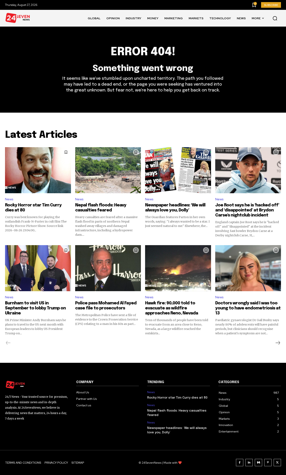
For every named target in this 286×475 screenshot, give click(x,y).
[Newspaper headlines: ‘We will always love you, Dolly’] (178, 170)
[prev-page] (8, 343)
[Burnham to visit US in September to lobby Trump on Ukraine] (38, 268)
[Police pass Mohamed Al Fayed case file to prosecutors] (108, 268)
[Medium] (258, 462)
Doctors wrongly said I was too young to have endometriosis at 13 (248, 308)
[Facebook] (239, 462)
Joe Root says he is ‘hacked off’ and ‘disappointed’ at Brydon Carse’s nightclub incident (247, 210)
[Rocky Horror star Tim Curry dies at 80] (38, 170)
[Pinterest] (268, 462)
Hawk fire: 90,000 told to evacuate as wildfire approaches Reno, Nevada (171, 308)
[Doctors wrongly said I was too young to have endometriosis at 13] (248, 268)
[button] (275, 18)
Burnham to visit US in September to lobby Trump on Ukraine (35, 308)
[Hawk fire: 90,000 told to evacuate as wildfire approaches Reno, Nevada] (178, 268)
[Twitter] (277, 462)
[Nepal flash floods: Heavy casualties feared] (108, 170)
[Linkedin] (249, 462)
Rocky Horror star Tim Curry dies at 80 (177, 397)
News (9, 199)
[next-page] (277, 343)
